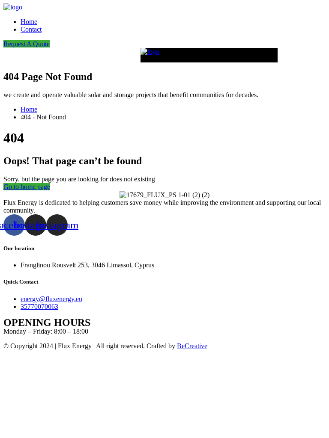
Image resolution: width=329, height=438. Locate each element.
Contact (31, 29)
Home (29, 21)
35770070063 (39, 306)
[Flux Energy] (12, 7)
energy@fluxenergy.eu (51, 298)
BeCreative (192, 345)
